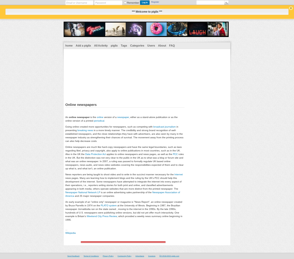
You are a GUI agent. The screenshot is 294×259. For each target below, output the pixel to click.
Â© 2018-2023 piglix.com (169, 256)
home (69, 45)
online (100, 117)
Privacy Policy (108, 256)
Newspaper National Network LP (82, 192)
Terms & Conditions (91, 256)
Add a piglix (83, 45)
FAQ (172, 45)
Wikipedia (70, 233)
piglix (114, 45)
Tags (124, 45)
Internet (178, 174)
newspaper (123, 117)
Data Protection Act (95, 154)
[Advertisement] (147, 75)
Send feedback (73, 256)
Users (151, 45)
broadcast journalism (164, 126)
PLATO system (109, 205)
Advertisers (139, 256)
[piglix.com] (146, 34)
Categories (137, 45)
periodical (99, 120)
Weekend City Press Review (102, 216)
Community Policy (124, 256)
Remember (133, 3)
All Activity (101, 45)
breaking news (85, 130)
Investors (151, 256)
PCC (175, 154)
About (162, 45)
